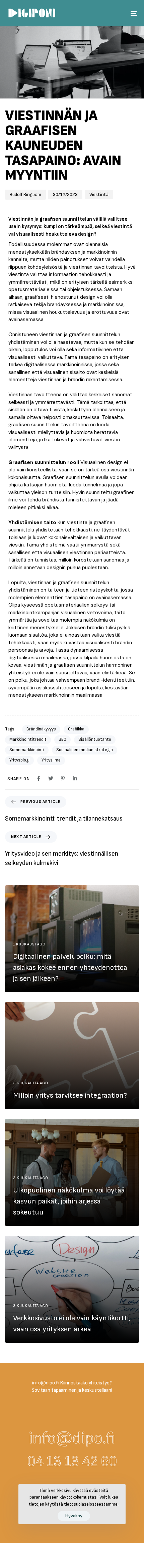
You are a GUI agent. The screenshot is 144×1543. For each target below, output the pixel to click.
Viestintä (99, 194)
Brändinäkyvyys (41, 729)
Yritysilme (51, 760)
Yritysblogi (19, 760)
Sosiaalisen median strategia (84, 749)
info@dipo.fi (72, 1438)
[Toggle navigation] (115, 13)
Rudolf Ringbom (25, 194)
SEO (62, 739)
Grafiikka (76, 729)
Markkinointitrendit (28, 739)
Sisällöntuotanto (94, 739)
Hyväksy (73, 1516)
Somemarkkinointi (26, 749)
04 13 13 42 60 (72, 1461)
